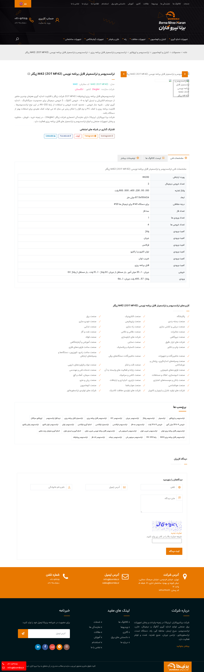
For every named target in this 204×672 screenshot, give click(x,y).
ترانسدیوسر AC (116, 418)
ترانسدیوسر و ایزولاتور (139, 52)
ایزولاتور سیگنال (36, 418)
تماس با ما (75, 3)
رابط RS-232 (151, 437)
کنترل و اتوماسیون (160, 52)
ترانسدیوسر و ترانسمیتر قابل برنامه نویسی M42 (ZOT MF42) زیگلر (56, 52)
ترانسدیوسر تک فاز (98, 437)
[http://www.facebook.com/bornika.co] (45, 647)
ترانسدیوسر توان (68, 424)
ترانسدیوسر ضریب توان (148, 431)
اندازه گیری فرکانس (85, 424)
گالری (138, 3)
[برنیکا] (172, 21)
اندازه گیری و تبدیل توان (72, 431)
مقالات (146, 3)
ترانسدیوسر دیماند (115, 437)
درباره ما (85, 3)
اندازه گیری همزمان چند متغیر (49, 431)
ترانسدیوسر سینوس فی (134, 437)
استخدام (105, 3)
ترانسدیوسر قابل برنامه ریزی (97, 418)
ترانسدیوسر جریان (132, 418)
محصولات (176, 52)
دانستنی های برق (118, 3)
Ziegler (96, 89)
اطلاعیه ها (95, 3)
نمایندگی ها (165, 3)
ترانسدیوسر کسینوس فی (127, 431)
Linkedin (50, 136)
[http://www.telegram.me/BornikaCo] (59, 647)
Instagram (106, 136)
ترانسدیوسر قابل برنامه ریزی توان (173, 431)
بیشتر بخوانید (183, 646)
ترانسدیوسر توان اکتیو (50, 424)
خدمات (186, 3)
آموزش (130, 3)
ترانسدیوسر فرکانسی (120, 424)
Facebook (65, 136)
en (25, 4)
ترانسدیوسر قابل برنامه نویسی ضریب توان (100, 431)
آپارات (78, 136)
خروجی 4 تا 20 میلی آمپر (175, 424)
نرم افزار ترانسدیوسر (53, 418)
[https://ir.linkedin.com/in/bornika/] (38, 647)
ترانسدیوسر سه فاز (137, 424)
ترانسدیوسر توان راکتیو (31, 424)
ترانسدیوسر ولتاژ (149, 418)
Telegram (89, 136)
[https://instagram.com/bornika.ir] (67, 647)
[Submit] (23, 633)
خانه (185, 52)
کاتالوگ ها (177, 3)
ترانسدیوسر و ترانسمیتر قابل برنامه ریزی (109, 52)
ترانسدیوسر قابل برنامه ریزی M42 (172, 437)
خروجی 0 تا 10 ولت (155, 424)
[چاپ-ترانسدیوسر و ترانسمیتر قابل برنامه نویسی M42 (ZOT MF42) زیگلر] (28, 74)
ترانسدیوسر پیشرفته (80, 437)
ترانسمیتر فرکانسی (102, 424)
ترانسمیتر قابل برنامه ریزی (73, 418)
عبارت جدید (176, 533)
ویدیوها (154, 3)
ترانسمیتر (161, 418)
